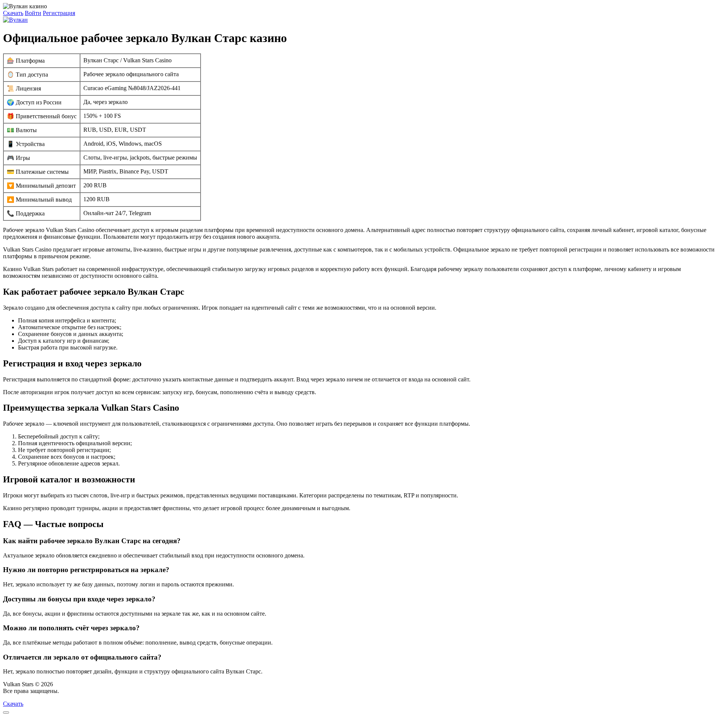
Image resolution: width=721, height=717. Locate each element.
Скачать (13, 13)
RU (64, 691)
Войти (33, 13)
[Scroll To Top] (6, 712)
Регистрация (59, 13)
